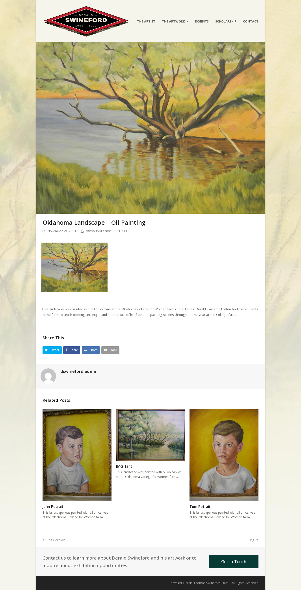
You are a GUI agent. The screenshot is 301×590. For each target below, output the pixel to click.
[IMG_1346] (150, 434)
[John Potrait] (77, 454)
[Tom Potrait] (224, 454)
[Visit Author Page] (48, 375)
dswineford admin (98, 231)
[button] (52, 350)
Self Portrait (55, 540)
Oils (124, 231)
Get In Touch (233, 561)
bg (254, 540)
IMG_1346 (124, 466)
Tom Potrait (200, 506)
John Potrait (53, 506)
